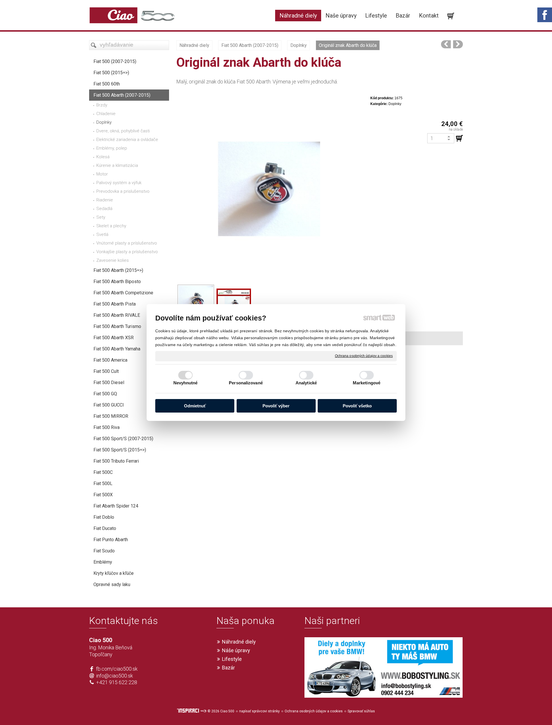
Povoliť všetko (357, 405)
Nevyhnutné (185, 382)
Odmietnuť (195, 405)
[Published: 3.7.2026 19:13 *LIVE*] (203, 711)
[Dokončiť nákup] (451, 16)
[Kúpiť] (459, 138)
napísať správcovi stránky (259, 711)
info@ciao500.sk (114, 676)
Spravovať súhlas (361, 711)
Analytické (306, 382)
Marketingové (366, 382)
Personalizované (246, 382)
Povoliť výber (276, 405)
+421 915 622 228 (116, 682)
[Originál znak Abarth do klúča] (446, 44)
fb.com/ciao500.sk (116, 669)
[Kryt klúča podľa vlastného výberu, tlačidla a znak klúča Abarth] (458, 44)
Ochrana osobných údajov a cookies (364, 356)
